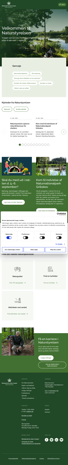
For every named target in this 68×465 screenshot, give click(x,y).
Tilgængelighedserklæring (29, 458)
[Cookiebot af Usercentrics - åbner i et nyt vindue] (58, 214)
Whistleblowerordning (53, 458)
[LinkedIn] (56, 440)
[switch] (25, 237)
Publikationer (26, 393)
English (47, 409)
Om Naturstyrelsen (27, 383)
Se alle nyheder (21, 109)
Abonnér (7, 109)
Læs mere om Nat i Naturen (13, 202)
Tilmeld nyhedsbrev (28, 398)
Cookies (41, 458)
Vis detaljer (59, 244)
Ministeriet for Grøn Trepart (30, 439)
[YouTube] (61, 440)
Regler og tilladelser (28, 385)
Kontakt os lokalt (45, 83)
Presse (24, 419)
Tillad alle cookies (55, 249)
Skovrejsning (36, 73)
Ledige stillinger (46, 358)
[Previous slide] (4, 131)
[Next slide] (63, 131)
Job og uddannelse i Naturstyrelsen (52, 365)
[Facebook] (46, 440)
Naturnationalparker (20, 73)
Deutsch (47, 412)
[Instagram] (51, 440)
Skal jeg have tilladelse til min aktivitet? (27, 78)
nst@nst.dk (29, 411)
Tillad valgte (34, 249)
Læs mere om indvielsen (46, 211)
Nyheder (24, 395)
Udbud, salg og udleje (21, 88)
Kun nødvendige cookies (12, 249)
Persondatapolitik (13, 458)
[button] (20, 145)
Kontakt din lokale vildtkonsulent (25, 83)
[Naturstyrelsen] (9, 4)
